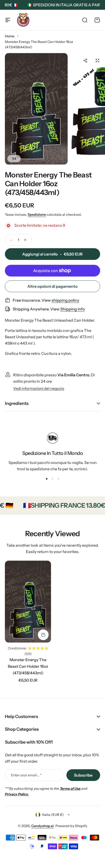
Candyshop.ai (42, 826)
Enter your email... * (26, 775)
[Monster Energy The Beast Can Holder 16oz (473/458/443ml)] (28, 602)
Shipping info (72, 309)
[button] (85, 60)
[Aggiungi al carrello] (43, 634)
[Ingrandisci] (36, 108)
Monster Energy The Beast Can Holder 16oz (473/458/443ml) (28, 666)
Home (9, 36)
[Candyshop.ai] (23, 20)
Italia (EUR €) (53, 814)
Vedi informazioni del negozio (38, 388)
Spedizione (37, 214)
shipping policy (65, 300)
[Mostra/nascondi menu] (7, 20)
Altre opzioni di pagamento (52, 286)
